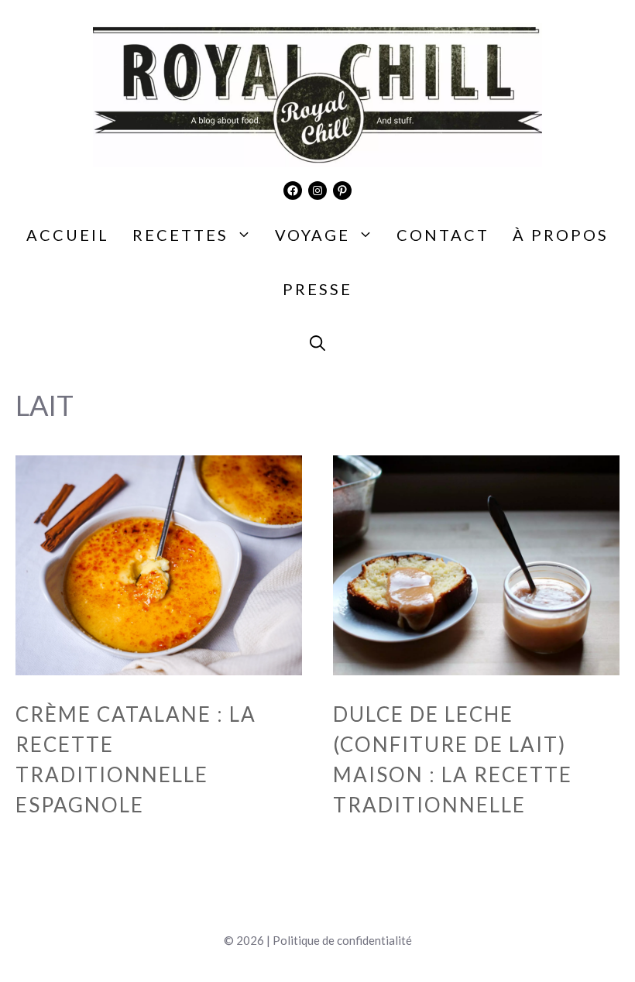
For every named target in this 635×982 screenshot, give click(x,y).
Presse (317, 289)
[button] (317, 343)
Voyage (312, 234)
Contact (442, 234)
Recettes (180, 234)
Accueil (67, 234)
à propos (561, 234)
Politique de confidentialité (342, 940)
